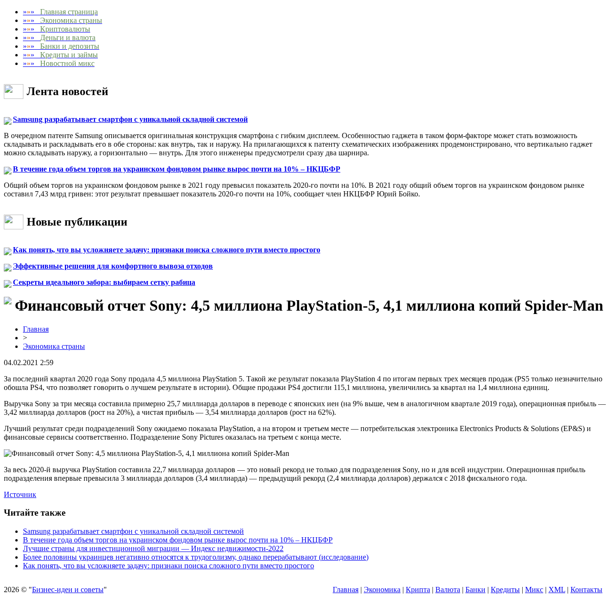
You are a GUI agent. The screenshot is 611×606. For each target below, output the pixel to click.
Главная (36, 329)
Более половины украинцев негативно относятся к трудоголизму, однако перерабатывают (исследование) (196, 557)
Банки (475, 589)
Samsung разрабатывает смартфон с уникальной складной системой (130, 119)
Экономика (382, 589)
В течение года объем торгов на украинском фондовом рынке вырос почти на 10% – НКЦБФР (176, 169)
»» (60, 12)
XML (556, 589)
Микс (534, 589)
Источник (20, 494)
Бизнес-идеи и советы (68, 589)
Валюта (447, 589)
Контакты (586, 589)
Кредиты (505, 589)
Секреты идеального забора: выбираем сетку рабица (104, 282)
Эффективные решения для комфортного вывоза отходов (113, 266)
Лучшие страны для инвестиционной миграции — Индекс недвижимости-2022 (153, 548)
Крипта (418, 589)
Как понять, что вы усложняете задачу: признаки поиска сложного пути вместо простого (166, 250)
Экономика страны (54, 346)
